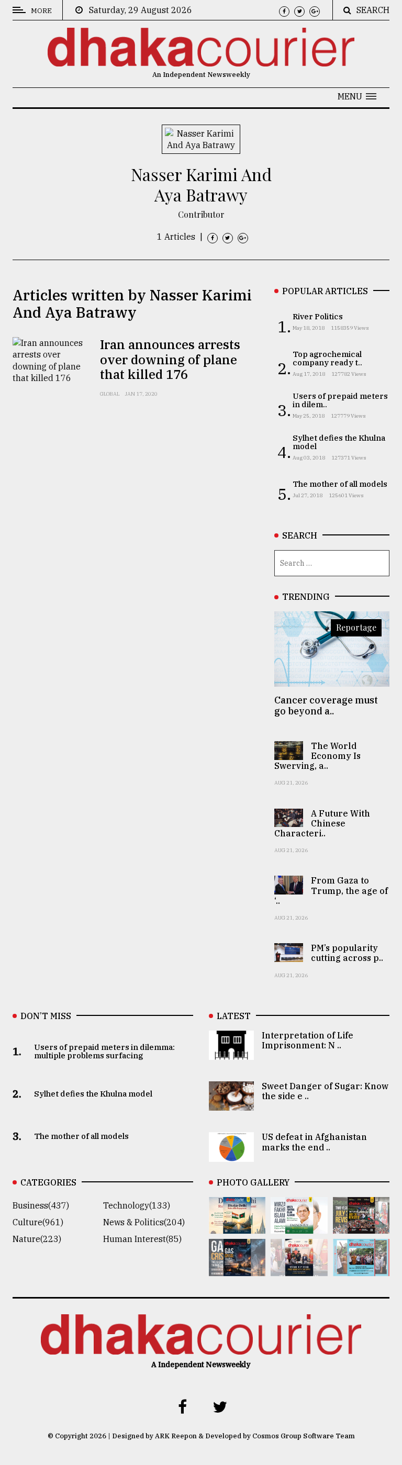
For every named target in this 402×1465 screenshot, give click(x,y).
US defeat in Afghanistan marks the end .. (314, 1142)
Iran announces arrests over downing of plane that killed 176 (170, 359)
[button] (357, 96)
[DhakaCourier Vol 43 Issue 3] (361, 1226)
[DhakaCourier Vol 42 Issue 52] (361, 1268)
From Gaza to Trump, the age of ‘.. (331, 890)
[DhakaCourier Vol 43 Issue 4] (299, 1226)
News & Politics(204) (144, 1222)
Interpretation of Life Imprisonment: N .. (307, 1040)
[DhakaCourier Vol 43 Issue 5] (237, 1226)
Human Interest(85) (142, 1239)
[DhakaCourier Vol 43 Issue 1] (299, 1268)
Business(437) (41, 1205)
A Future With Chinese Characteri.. (322, 823)
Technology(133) (136, 1205)
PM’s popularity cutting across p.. (347, 953)
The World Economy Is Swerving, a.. (317, 756)
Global (109, 393)
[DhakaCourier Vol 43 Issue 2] (237, 1268)
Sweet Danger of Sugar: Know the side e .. (325, 1091)
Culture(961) (38, 1222)
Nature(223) (37, 1239)
